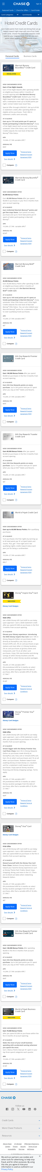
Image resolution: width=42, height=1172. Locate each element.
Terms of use (32, 1146)
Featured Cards (8, 10)
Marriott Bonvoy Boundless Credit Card (26, 66)
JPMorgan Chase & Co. (31, 1144)
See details (10, 159)
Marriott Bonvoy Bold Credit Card (26, 265)
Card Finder (36, 10)
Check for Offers (23, 10)
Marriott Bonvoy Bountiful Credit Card (26, 179)
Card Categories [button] (11, 14)
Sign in (39, 4)
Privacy (15, 1146)
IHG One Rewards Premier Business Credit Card (26, 932)
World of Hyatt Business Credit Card (26, 1010)
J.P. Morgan (18, 1144)
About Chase (7, 1144)
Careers (7, 1146)
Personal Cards (12, 56)
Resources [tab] (22, 1135)
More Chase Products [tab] (22, 1127)
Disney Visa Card (23, 826)
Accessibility (12, 1149)
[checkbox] (8, 165)
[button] (40, 1156)
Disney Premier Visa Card (26, 713)
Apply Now (11, 153)
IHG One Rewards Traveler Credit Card (26, 435)
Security (23, 1146)
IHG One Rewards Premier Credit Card (26, 357)
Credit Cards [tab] (22, 1120)
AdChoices (30, 1149)
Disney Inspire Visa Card (26, 593)
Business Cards (30, 56)
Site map (21, 1149)
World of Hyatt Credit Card (26, 513)
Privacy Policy (7, 1169)
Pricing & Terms (26, 152)
